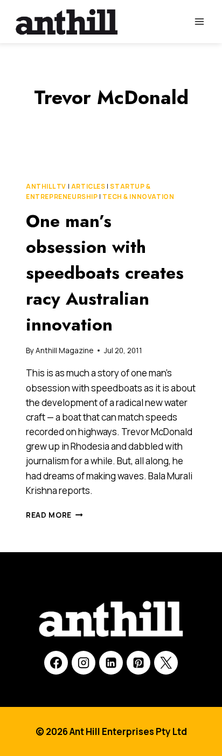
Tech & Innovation (138, 196)
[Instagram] (83, 663)
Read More (54, 515)
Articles (88, 186)
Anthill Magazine (64, 350)
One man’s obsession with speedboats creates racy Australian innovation (105, 273)
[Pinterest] (138, 663)
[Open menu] (199, 21)
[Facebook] (56, 663)
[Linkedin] (111, 663)
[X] (166, 663)
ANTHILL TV (46, 186)
